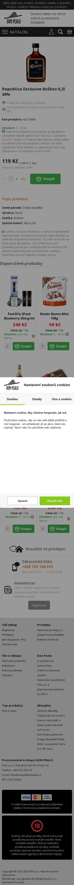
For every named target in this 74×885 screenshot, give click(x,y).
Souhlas (12, 399)
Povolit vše (54, 500)
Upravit (22, 500)
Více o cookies (62, 399)
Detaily (37, 399)
